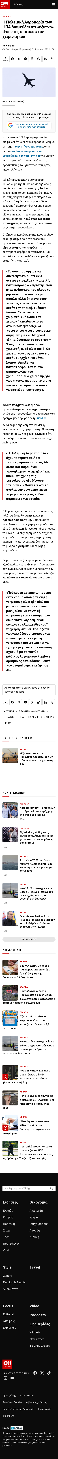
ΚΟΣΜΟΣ (7, 16)
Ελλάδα (8, 1210)
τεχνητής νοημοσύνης (29, 146)
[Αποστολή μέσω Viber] (32, 59)
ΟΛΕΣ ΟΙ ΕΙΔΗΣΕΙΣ (29, 939)
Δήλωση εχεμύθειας (36, 1402)
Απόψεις (9, 1321)
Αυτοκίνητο (10, 1289)
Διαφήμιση (8, 1416)
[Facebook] (35, 1373)
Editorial (8, 1314)
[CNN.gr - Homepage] (5, 4)
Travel (35, 1267)
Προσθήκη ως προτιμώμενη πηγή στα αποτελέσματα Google (31, 125)
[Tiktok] (49, 1373)
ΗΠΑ (21, 717)
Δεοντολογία (27, 1395)
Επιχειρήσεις (39, 1224)
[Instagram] (5, 1378)
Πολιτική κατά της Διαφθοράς (18, 1409)
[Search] (51, 1188)
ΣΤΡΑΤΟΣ (9, 717)
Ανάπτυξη (36, 1210)
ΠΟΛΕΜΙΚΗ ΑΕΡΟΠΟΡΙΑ (41, 717)
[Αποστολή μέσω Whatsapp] (39, 59)
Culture (7, 1276)
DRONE (9, 723)
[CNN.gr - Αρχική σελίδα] (7, 1364)
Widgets (35, 1332)
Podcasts (38, 1315)
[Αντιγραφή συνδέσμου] (52, 59)
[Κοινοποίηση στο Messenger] (25, 59)
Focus (8, 1306)
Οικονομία (38, 1202)
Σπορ (6, 1230)
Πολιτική (9, 1224)
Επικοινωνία (44, 1409)
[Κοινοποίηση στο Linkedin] (45, 59)
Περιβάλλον (11, 1243)
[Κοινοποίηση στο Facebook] (12, 59)
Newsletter (37, 1339)
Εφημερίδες (40, 1324)
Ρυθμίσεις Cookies (12, 1402)
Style (7, 1267)
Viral (6, 1250)
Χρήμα (34, 1217)
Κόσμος (8, 1217)
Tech (6, 1237)
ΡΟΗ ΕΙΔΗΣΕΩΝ (14, 792)
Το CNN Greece (40, 1345)
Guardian (40, 418)
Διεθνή (34, 1237)
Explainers (9, 1327)
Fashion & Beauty (14, 1282)
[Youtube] (12, 1378)
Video (34, 1306)
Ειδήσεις (18, 4)
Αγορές (35, 1230)
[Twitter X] (42, 1373)
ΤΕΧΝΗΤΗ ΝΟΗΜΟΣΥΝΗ (32, 711)
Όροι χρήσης (9, 1395)
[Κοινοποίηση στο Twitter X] (19, 59)
